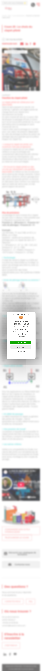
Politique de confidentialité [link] (21, 352)
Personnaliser (21, 347)
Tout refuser (20, 314)
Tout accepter (21, 343)
